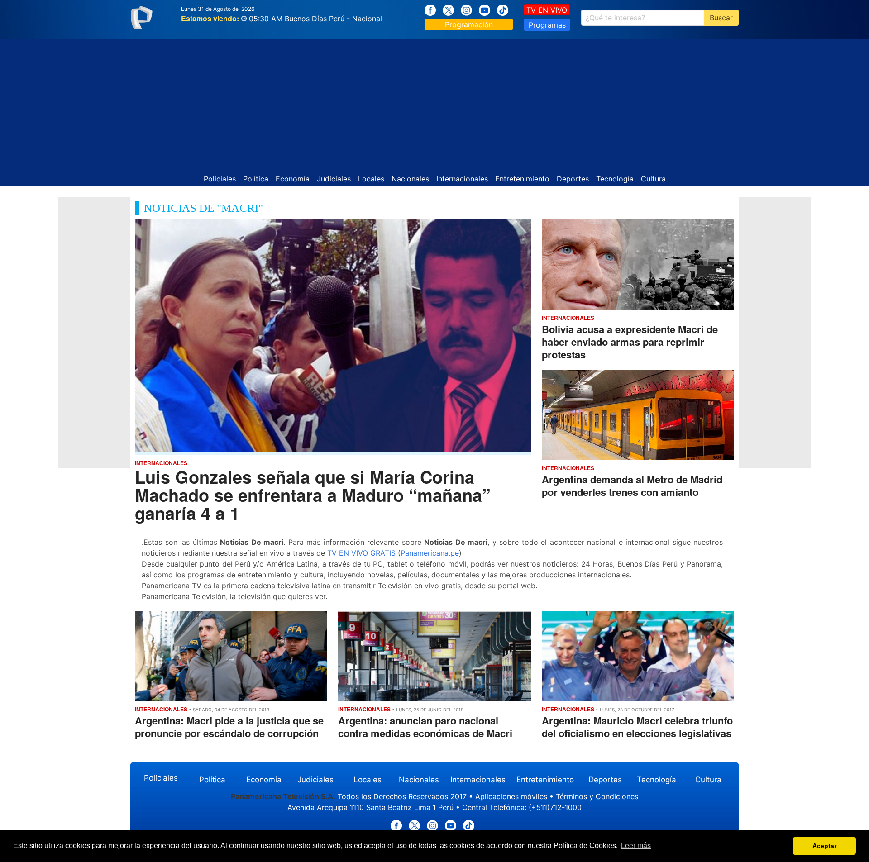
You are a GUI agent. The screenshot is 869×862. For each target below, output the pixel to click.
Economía (293, 178)
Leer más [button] (636, 845)
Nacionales (410, 178)
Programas (547, 24)
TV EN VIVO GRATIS (361, 552)
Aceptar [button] (824, 845)
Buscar (721, 17)
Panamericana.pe (430, 552)
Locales (371, 178)
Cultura (653, 178)
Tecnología (615, 178)
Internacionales (462, 178)
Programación (469, 24)
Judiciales (334, 178)
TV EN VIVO (546, 9)
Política (255, 178)
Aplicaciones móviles (511, 796)
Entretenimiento (522, 178)
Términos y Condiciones (597, 796)
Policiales (220, 178)
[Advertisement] (434, 102)
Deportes (573, 178)
